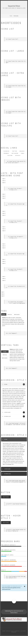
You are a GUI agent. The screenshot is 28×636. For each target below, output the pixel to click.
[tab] (14, 384)
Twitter (14, 151)
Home (4, 384)
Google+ (18, 155)
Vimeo (22, 153)
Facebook (6, 151)
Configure (6, 412)
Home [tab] (3, 314)
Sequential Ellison (14, 6)
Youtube (10, 155)
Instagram (15, 153)
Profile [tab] (10, 314)
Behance (22, 151)
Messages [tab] (17, 314)
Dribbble (6, 153)
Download (6, 416)
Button (6, 496)
